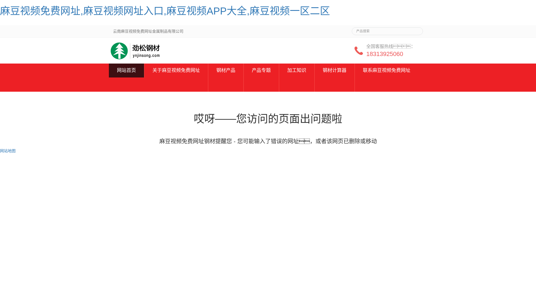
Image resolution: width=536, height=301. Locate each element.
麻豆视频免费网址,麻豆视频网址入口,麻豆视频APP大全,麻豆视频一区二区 (165, 11)
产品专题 (261, 70)
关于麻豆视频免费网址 (176, 70)
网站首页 (126, 70)
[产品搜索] (416, 29)
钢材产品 (225, 70)
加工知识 (296, 70)
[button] (176, 84)
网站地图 (8, 151)
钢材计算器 (334, 70)
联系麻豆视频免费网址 (386, 70)
